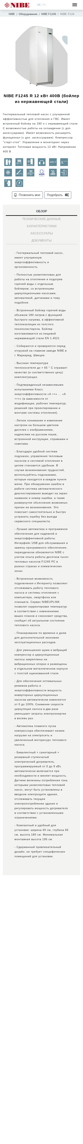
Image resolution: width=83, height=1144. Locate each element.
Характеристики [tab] (42, 226)
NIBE (12, 14)
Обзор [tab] (41, 211)
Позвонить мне (29, 195)
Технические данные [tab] (41, 219)
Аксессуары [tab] (41, 233)
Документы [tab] (41, 240)
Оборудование (28, 14)
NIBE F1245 (48, 14)
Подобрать (55, 195)
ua (39, 4)
